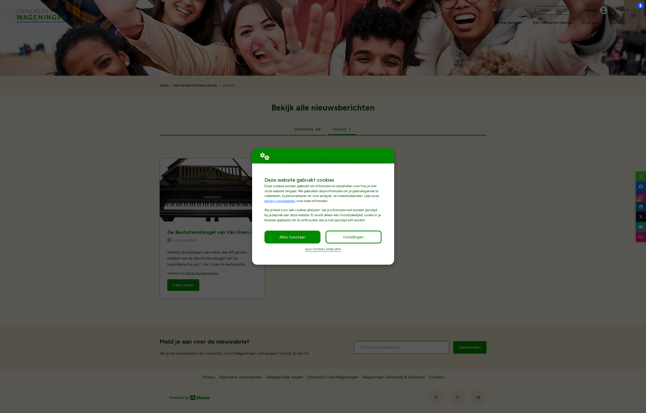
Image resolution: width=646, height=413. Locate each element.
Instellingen (353, 237)
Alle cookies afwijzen (323, 249)
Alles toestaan (292, 237)
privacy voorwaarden (279, 201)
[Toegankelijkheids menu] (640, 6)
